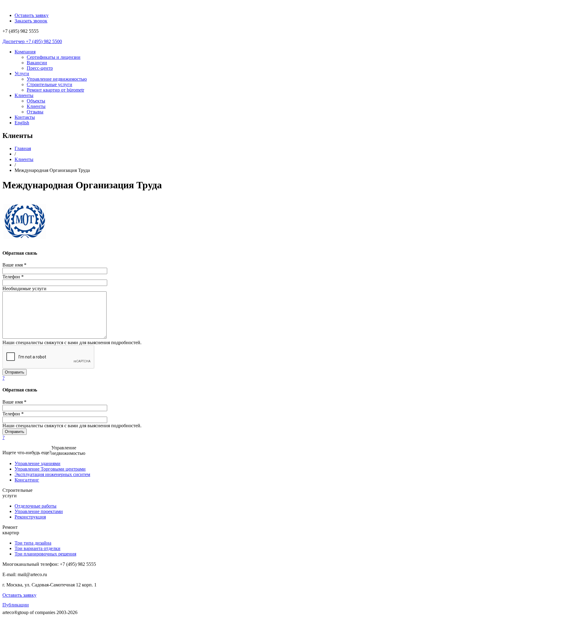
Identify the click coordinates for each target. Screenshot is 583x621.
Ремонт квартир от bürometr (55, 89)
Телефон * (13, 276)
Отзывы (35, 111)
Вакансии (37, 62)
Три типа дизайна (33, 542)
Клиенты (24, 95)
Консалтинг (27, 479)
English (22, 122)
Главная (23, 148)
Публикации (15, 604)
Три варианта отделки (37, 548)
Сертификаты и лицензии (53, 57)
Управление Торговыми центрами (50, 469)
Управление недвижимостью (57, 79)
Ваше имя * (14, 264)
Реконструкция (30, 516)
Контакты (25, 117)
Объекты (36, 100)
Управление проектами (39, 511)
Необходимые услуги (24, 288)
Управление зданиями (37, 463)
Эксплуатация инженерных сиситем (52, 474)
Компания (25, 51)
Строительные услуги (49, 84)
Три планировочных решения (45, 553)
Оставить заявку (19, 595)
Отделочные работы (35, 506)
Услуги (22, 73)
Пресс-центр (40, 68)
